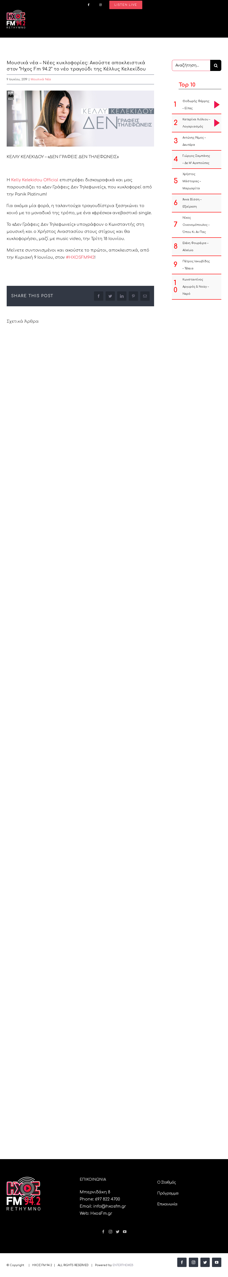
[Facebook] (103, 1231)
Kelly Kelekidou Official (34, 180)
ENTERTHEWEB (123, 1265)
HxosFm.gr (101, 1213)
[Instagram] (110, 1231)
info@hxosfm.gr (109, 1206)
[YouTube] (124, 1231)
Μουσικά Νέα (41, 79)
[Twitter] (117, 1231)
